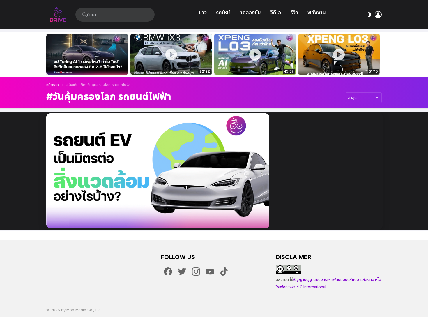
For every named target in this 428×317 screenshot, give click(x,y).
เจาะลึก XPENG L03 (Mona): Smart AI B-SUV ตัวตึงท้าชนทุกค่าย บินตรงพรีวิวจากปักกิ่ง (339, 64)
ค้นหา (85, 15)
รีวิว (294, 12)
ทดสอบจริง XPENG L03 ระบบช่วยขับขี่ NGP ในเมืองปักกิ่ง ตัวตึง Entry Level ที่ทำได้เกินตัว (252, 64)
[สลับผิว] (369, 14)
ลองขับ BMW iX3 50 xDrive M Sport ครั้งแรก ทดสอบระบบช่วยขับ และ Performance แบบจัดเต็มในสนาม (167, 64)
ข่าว (203, 12)
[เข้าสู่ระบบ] (378, 14)
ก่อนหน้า (49, 54)
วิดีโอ (275, 12)
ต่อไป (379, 54)
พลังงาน (316, 12)
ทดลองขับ (250, 12)
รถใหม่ (223, 12)
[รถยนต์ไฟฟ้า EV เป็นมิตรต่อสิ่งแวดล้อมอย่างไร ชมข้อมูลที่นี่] (157, 170)
